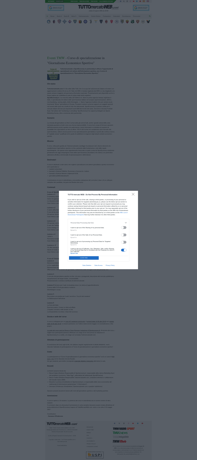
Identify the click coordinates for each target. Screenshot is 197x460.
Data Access (98, 265)
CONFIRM (84, 258)
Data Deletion (86, 265)
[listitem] (99, 223)
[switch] (123, 227)
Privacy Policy (110, 265)
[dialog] (98, 230)
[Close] (134, 195)
